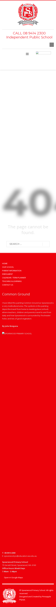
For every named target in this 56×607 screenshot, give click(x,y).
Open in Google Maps (13, 577)
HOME (4, 263)
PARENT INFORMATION (11, 270)
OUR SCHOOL (8, 267)
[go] (46, 244)
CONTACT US (7, 285)
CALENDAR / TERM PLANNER (14, 277)
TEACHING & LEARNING (12, 281)
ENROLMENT (7, 274)
